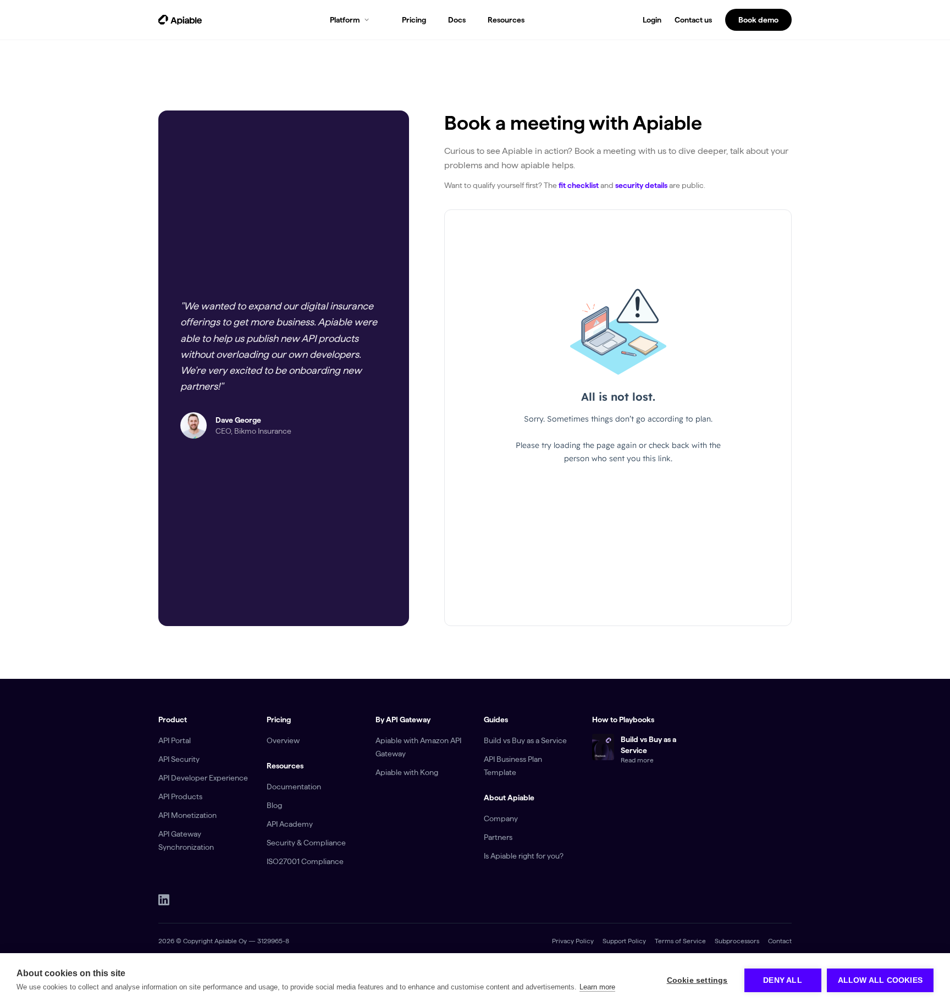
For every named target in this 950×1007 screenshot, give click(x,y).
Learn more (597, 987)
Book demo (758, 19)
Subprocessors (737, 940)
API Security (179, 759)
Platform (345, 19)
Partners (498, 837)
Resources (506, 19)
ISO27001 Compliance (305, 861)
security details (641, 185)
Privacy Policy (573, 940)
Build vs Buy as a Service (525, 740)
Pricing (414, 19)
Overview (283, 740)
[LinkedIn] (163, 899)
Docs (457, 19)
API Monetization (187, 815)
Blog (274, 805)
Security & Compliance (306, 842)
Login (652, 19)
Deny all (782, 980)
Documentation (294, 786)
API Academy (290, 824)
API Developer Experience (203, 777)
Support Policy (624, 940)
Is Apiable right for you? (524, 855)
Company (501, 818)
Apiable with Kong (406, 772)
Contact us (693, 19)
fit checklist (579, 185)
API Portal (174, 740)
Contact (780, 940)
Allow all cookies (880, 980)
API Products (180, 796)
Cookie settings (697, 980)
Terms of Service (680, 940)
